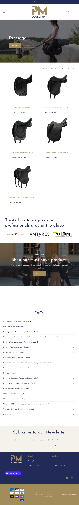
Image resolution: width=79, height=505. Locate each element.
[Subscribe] (55, 445)
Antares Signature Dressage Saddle (22, 197)
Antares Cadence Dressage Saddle (57, 107)
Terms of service (48, 496)
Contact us (29, 45)
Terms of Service (33, 465)
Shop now (39, 274)
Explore (15, 45)
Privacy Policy (32, 461)
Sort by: (44, 68)
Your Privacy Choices (58, 465)
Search (54, 461)
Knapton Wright (38, 494)
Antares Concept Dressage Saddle (22, 152)
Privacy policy (49, 494)
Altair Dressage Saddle (22, 107)
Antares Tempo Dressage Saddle (57, 152)
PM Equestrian (44, 492)
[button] (4, 12)
